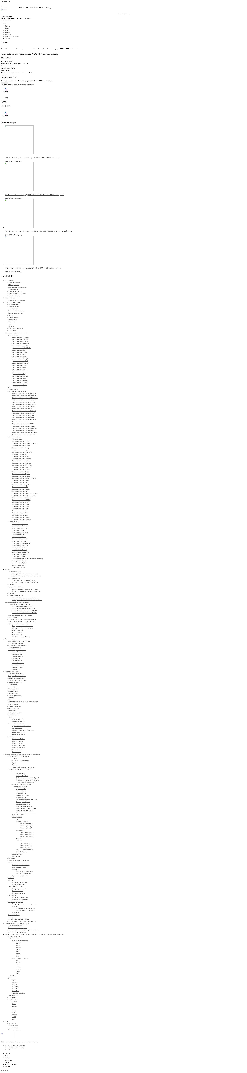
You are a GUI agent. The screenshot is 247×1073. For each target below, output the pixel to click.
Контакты (8, 38)
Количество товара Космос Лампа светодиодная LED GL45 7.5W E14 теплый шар (26, 81)
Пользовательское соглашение (14, 1047)
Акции (7, 32)
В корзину (4, 83)
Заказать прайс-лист (123, 14)
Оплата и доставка (12, 36)
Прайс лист (9, 34)
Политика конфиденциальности (15, 1045)
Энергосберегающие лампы (24, 49)
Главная (8, 26)
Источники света (11, 49)
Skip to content (5, 1)
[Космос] (5, 94)
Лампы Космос (38, 49)
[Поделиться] (5, 1070)
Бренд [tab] (6, 97)
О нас (7, 28)
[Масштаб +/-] (1, 1070)
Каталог (8, 30)
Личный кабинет (10, 1050)
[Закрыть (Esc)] (7, 1070)
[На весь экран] (3, 1070)
